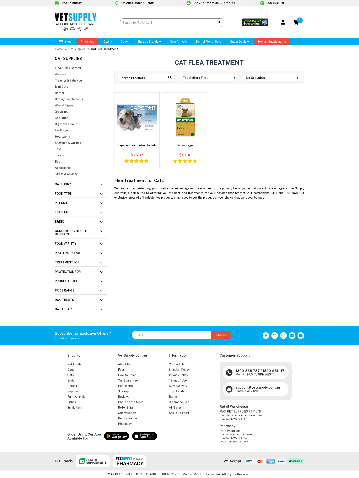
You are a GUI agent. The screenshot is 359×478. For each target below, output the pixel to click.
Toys (58, 149)
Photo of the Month (131, 402)
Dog (106, 41)
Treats (59, 155)
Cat (123, 41)
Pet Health (125, 386)
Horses (72, 386)
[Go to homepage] (75, 30)
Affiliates (175, 407)
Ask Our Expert (179, 413)
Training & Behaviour (69, 80)
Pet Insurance (127, 418)
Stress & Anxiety (66, 174)
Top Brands (176, 391)
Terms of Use (178, 380)
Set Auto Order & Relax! (137, 3)
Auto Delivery (178, 386)
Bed (57, 161)
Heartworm (62, 136)
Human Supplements (272, 41)
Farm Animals (76, 396)
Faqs (121, 369)
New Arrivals (178, 41)
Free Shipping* (71, 3)
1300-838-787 (275, 3)
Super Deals (238, 41)
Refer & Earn (126, 407)
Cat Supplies (76, 49)
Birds (70, 380)
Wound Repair (64, 105)
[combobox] (164, 23)
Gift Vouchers (127, 413)
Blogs (173, 396)
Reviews (123, 396)
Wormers (60, 74)
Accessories (63, 167)
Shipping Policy (179, 369)
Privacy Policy (178, 375)
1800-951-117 (273, 371)
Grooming (61, 111)
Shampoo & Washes (68, 143)
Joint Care (61, 86)
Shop (67, 41)
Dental (59, 93)
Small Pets (74, 407)
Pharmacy (87, 41)
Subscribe (221, 335)
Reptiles (73, 391)
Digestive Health (66, 124)
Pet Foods (74, 364)
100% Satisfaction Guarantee (213, 3)
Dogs (70, 369)
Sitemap (123, 391)
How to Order (127, 375)
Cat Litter (61, 118)
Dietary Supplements (69, 99)
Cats (70, 375)
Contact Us (176, 364)
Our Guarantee (128, 380)
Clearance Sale (179, 402)
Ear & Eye (61, 130)
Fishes (71, 402)
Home (59, 49)
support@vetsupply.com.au (258, 387)
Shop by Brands (148, 41)
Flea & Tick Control (68, 68)
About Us (124, 364)
